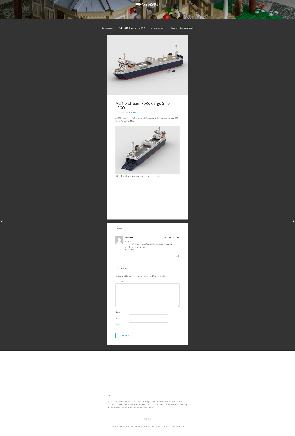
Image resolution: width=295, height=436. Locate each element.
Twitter (145, 419)
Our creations (107, 28)
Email (118, 318)
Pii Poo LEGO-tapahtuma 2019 (132, 28)
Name (118, 312)
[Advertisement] (201, 105)
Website (118, 324)
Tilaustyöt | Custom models (181, 28)
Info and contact (157, 28)
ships (134, 112)
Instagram (149, 419)
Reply (178, 256)
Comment (119, 281)
